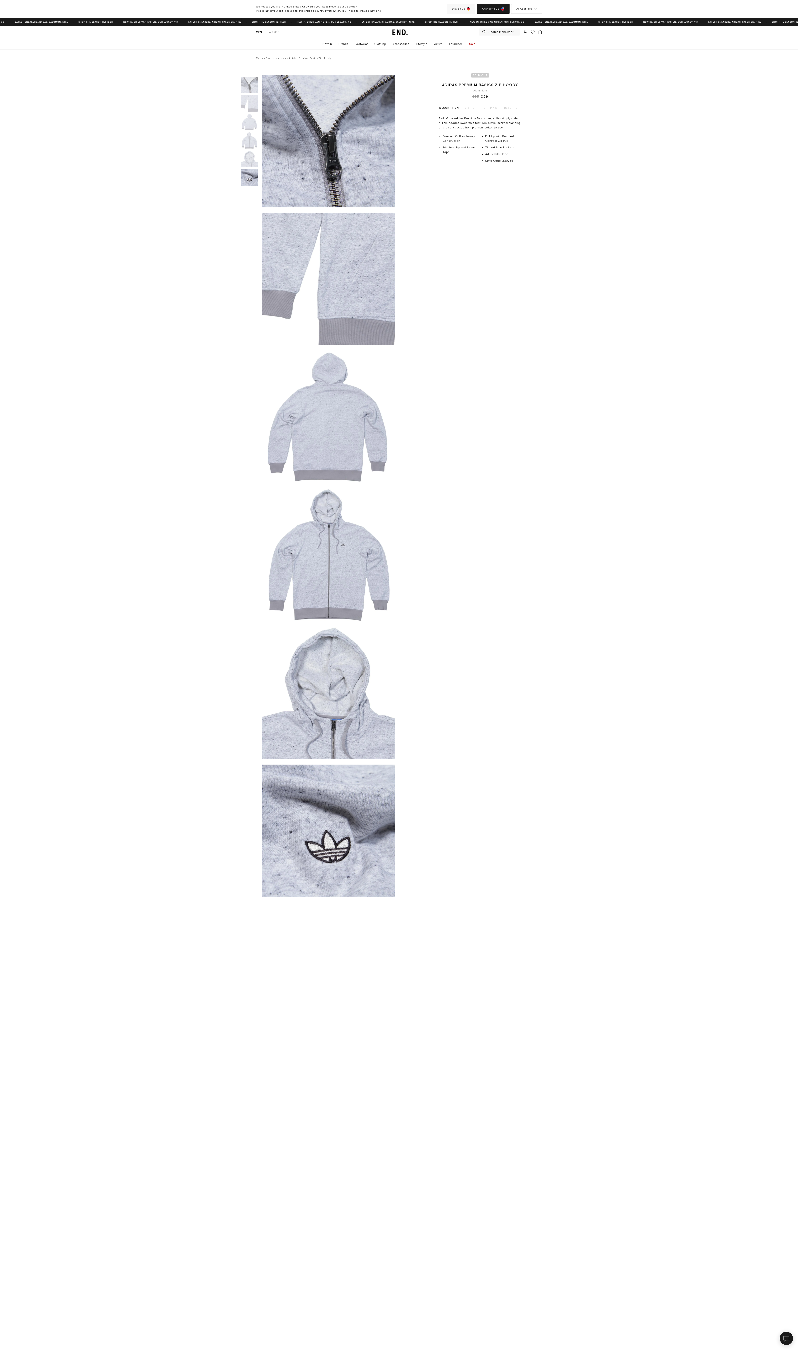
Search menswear (501, 32)
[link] (399, 32)
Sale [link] (472, 44)
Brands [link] (343, 44)
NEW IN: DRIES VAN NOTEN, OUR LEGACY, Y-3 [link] (130, 22)
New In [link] (327, 44)
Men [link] (259, 32)
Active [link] (438, 44)
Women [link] (274, 32)
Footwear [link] (361, 44)
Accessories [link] (401, 44)
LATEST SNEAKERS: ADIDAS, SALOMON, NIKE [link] (194, 22)
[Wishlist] (532, 32)
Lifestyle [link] (422, 44)
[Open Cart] (540, 32)
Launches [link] (456, 44)
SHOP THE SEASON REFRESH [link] (75, 22)
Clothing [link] (380, 44)
